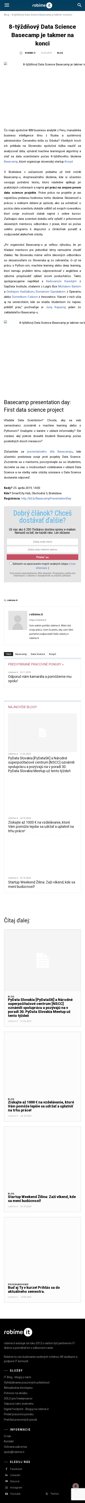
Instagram (16, 1487)
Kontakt (9, 1441)
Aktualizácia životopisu (18, 1387)
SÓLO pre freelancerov (18, 1398)
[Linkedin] (6, 1475)
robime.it (30, 53)
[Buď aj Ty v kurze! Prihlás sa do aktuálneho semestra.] (42, 1248)
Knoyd (69, 161)
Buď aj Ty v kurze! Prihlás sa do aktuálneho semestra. (34, 1289)
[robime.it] (21, 53)
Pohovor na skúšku (15, 1393)
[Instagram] (6, 1487)
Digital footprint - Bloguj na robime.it (26, 1409)
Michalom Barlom (69, 286)
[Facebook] (6, 1468)
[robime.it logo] (42, 5)
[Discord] (6, 1481)
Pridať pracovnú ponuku (19, 1414)
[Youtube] (6, 1493)
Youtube (15, 1493)
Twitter (54, 1493)
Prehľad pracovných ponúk (20, 1419)
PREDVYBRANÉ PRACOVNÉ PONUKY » (36, 664)
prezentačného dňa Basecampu (50, 451)
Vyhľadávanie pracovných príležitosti (26, 1382)
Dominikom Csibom (25, 297)
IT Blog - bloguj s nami (17, 1377)
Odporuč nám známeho (19, 1403)
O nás (7, 1436)
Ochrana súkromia (15, 1446)
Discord (14, 1481)
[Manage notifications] (76, 1486)
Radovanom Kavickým (61, 281)
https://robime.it (37, 620)
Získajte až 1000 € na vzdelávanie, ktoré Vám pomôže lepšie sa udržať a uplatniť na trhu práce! (41, 826)
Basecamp (11, 161)
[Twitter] (46, 1493)
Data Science (38, 653)
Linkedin (15, 1475)
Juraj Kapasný (55, 307)
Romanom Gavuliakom (50, 291)
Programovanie (18, 1284)
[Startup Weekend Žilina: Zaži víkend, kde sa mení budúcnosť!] (42, 857)
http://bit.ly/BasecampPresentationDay (46, 498)
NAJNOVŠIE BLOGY (22, 707)
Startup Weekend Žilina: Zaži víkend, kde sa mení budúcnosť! (42, 1199)
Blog (6, 14)
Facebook (16, 1468)
